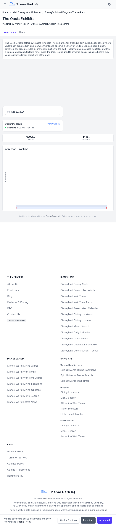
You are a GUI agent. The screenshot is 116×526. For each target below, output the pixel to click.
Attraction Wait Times (72, 403)
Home (5, 12)
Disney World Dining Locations (24, 383)
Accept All (104, 520)
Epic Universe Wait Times (74, 380)
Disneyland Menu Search (74, 326)
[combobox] (32, 112)
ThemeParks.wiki (53, 216)
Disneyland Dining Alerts (74, 284)
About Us (12, 284)
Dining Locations (69, 392)
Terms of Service (17, 457)
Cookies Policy (15, 463)
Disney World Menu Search (23, 395)
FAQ (9, 308)
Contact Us (13, 314)
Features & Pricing (17, 302)
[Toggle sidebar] (5, 4)
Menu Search (68, 397)
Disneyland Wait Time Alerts (76, 302)
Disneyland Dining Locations (76, 314)
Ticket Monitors (69, 408)
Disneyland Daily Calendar (75, 332)
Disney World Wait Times (21, 371)
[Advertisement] (58, 84)
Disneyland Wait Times (73, 296)
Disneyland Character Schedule (78, 344)
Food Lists (13, 290)
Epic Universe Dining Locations (78, 369)
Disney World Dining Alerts (22, 365)
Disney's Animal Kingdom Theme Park (65, 12)
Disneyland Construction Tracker (79, 350)
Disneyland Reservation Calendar (79, 308)
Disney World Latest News (22, 401)
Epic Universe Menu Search (76, 375)
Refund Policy (15, 475)
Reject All (88, 520)
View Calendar (53, 124)
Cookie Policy (24, 521)
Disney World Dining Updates (24, 389)
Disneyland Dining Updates (75, 320)
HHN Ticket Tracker (72, 414)
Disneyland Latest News (74, 338)
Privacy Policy (15, 451)
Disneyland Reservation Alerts (77, 290)
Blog (9, 296)
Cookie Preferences (18, 469)
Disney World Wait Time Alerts (24, 377)
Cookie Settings (68, 520)
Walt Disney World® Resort (27, 12)
